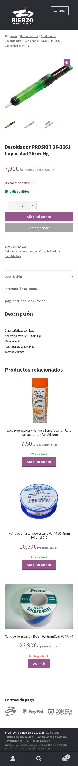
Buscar (39, 759)
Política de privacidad (19, 737)
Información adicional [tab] (21, 289)
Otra (42, 251)
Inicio (13, 36)
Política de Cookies (37, 741)
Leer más (39, 663)
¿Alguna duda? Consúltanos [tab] (25, 301)
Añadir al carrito (39, 216)
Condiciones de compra (51, 737)
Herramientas (29, 36)
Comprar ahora (39, 228)
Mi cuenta (13, 759)
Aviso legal (53, 733)
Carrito (60, 755)
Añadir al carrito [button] (39, 462)
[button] (67, 62)
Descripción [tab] (13, 276)
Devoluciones (13, 741)
